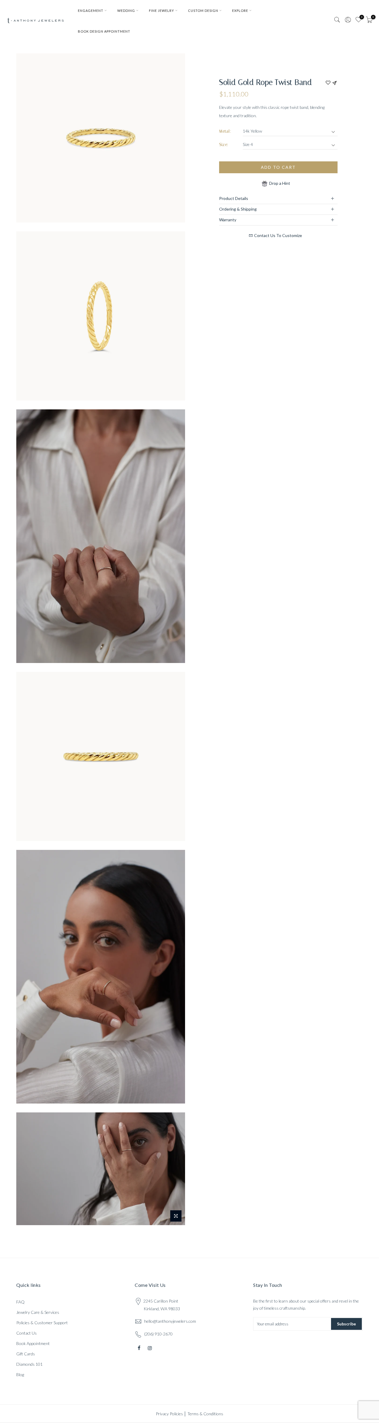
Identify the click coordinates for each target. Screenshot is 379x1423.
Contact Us (26, 1332)
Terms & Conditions (205, 1413)
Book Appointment (33, 1343)
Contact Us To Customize (277, 235)
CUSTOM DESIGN (203, 10)
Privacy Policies (169, 1413)
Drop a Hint (279, 183)
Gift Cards (25, 1353)
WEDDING (126, 10)
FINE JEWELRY (161, 10)
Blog (20, 1374)
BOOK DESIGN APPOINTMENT (104, 31)
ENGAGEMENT (90, 10)
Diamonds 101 (29, 1364)
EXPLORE (240, 10)
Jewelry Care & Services (37, 1312)
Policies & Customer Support (42, 1322)
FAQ (20, 1301)
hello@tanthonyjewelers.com (170, 1321)
